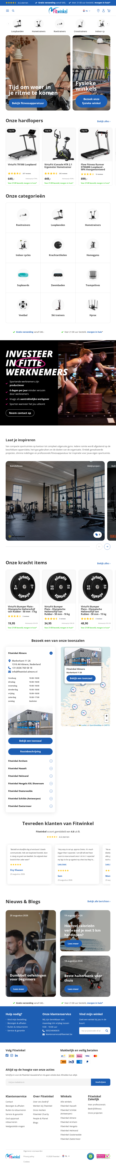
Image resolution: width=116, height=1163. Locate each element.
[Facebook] (7, 1055)
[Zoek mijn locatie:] (93, 10)
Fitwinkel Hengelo (69, 1126)
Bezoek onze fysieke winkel (91, 101)
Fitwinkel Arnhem (69, 1122)
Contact (9, 1101)
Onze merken (39, 1110)
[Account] (103, 10)
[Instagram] (11, 1055)
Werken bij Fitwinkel (42, 1105)
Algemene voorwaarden (32, 1151)
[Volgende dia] (107, 547)
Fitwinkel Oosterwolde (71, 1134)
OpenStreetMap (95, 725)
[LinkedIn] (16, 1055)
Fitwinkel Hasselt (68, 1105)
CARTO (107, 725)
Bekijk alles (103, 121)
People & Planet (40, 1118)
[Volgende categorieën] (107, 23)
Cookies (26, 1161)
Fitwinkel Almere (68, 1118)
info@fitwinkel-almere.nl (24, 671)
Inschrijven (100, 1082)
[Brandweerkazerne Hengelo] (55, 501)
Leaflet (83, 725)
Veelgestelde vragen (15, 1126)
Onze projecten (95, 1113)
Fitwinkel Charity (41, 1114)
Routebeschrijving (30, 751)
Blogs (35, 1122)
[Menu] (7, 10)
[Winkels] (98, 10)
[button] (92, 691)
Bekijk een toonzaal (81, 678)
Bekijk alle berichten (98, 901)
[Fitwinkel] (13, 1156)
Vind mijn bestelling (16, 1019)
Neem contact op (20, 413)
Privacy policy (28, 1156)
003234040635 (52, 1030)
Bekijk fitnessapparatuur (28, 103)
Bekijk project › (93, 466)
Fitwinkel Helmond (69, 1130)
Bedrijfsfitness (95, 1108)
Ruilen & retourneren (17, 1026)
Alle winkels (66, 1101)
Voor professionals (97, 1104)
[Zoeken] (13, 10)
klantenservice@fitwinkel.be (59, 1034)
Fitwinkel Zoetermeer (70, 1139)
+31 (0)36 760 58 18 (22, 667)
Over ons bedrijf (41, 1101)
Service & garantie (16, 1030)
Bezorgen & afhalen (16, 1023)
